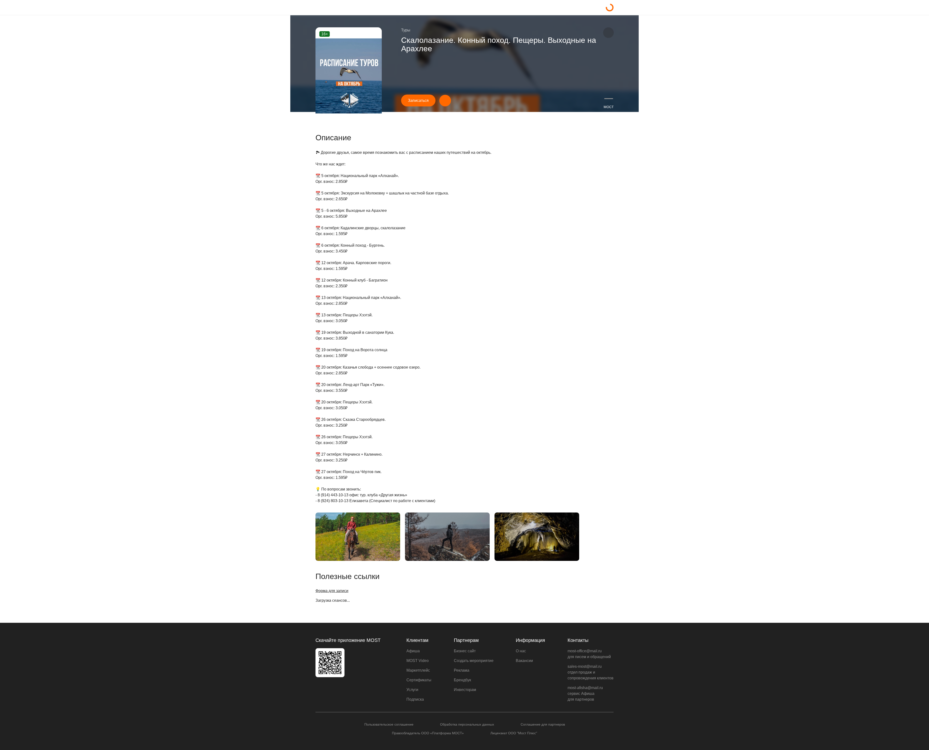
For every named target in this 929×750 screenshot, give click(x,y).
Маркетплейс (418, 670)
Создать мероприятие (474, 661)
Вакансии (524, 661)
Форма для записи (331, 591)
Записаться (418, 100)
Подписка (415, 699)
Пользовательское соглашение (388, 724)
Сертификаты (418, 680)
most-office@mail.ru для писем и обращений (589, 654)
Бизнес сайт (465, 651)
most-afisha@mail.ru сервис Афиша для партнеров (585, 693)
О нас (521, 651)
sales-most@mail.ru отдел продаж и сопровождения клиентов (591, 672)
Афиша (413, 651)
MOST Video (417, 661)
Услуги (412, 690)
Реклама (461, 670)
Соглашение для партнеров (543, 724)
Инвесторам (465, 690)
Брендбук (462, 680)
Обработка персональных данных (467, 724)
